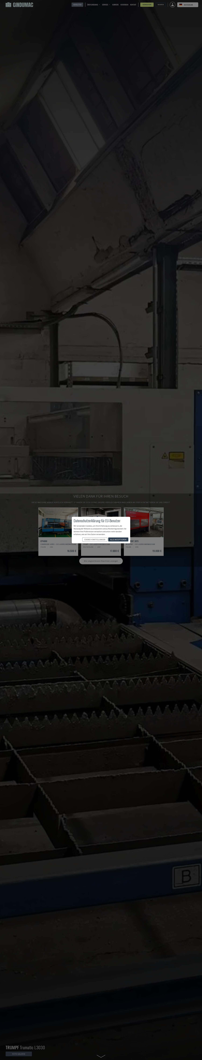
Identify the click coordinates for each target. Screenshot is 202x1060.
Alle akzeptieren (118, 539)
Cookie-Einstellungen (94, 539)
